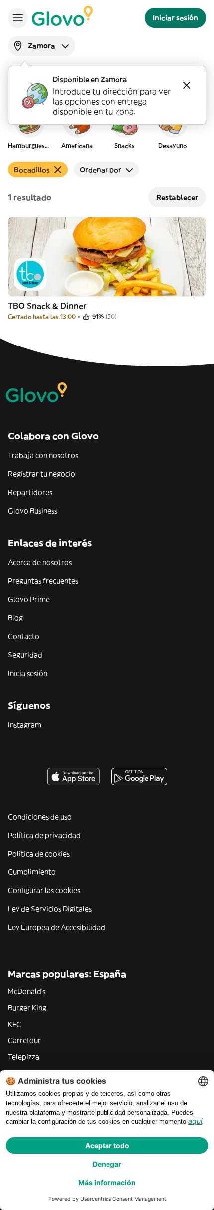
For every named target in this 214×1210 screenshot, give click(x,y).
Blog (15, 617)
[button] (29, 127)
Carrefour (24, 1040)
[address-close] (187, 85)
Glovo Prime (29, 599)
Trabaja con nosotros (43, 455)
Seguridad (25, 654)
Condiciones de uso (40, 816)
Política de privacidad (44, 835)
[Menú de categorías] (18, 18)
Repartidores (30, 492)
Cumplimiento (32, 871)
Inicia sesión (27, 673)
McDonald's (26, 991)
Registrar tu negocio (41, 473)
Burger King (27, 1007)
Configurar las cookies (44, 890)
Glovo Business (32, 510)
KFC (14, 1024)
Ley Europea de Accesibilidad (56, 927)
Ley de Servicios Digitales (50, 908)
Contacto (23, 636)
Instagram (24, 724)
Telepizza (23, 1056)
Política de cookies (39, 853)
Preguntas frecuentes (43, 580)
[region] (107, 127)
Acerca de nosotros (40, 562)
